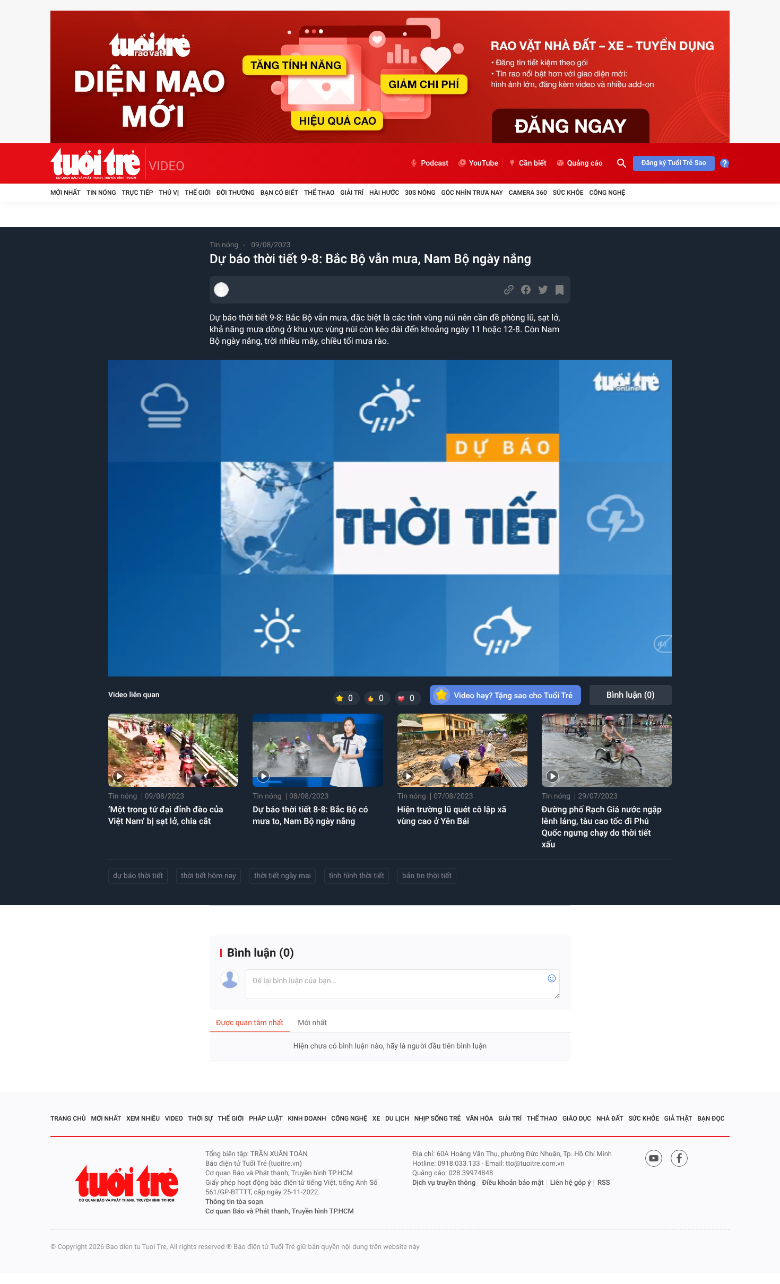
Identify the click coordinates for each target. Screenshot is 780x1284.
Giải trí (351, 192)
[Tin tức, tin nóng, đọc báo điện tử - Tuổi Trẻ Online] (97, 163)
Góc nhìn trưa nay (472, 192)
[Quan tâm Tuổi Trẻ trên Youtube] (653, 1158)
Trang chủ (68, 1118)
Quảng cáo (585, 163)
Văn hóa (479, 1118)
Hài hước (384, 192)
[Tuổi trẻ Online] (128, 1183)
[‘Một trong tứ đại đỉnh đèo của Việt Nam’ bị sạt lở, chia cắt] (173, 750)
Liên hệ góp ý (570, 1183)
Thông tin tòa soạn (234, 1202)
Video (174, 1118)
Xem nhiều (143, 1118)
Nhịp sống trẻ (437, 1118)
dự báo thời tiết (138, 876)
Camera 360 (528, 192)
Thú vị (169, 192)
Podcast (434, 163)
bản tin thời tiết (427, 876)
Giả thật (678, 1118)
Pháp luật (266, 1118)
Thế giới (198, 192)
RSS (603, 1183)
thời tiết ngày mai (282, 876)
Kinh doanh (307, 1118)
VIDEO (167, 166)
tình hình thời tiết (356, 876)
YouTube (483, 163)
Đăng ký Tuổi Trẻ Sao (674, 163)
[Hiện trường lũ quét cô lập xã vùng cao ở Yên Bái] (462, 750)
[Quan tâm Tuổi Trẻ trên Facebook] (679, 1158)
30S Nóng (420, 192)
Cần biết (533, 163)
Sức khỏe (568, 192)
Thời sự (200, 1118)
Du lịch (397, 1118)
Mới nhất (65, 192)
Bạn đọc (710, 1118)
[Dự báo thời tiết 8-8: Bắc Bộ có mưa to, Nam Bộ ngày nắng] (318, 750)
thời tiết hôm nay (208, 876)
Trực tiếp (137, 192)
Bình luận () (630, 695)
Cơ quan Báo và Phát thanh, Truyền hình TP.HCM (279, 1212)
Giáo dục (576, 1118)
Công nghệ (607, 192)
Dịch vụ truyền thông (443, 1183)
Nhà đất (609, 1118)
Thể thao (319, 192)
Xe (376, 1118)
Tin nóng (101, 192)
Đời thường (235, 192)
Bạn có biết (279, 192)
